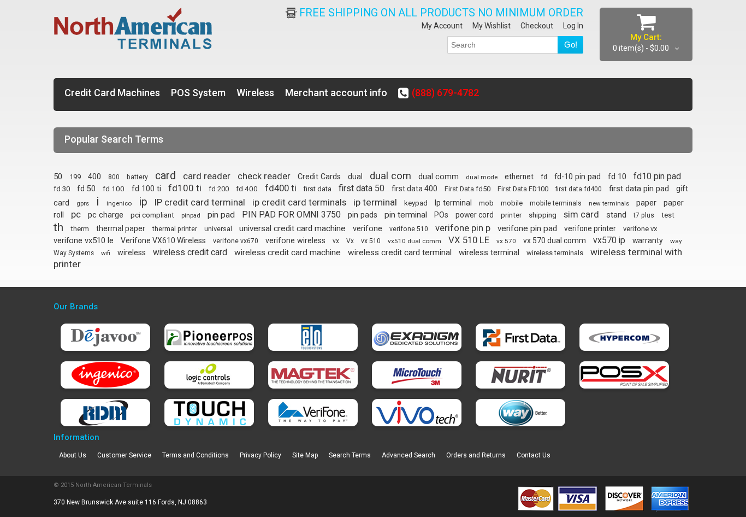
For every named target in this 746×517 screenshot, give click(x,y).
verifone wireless (295, 240)
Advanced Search (408, 455)
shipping (542, 214)
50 (58, 176)
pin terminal (405, 215)
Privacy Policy (260, 455)
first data (317, 189)
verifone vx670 (235, 241)
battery (137, 177)
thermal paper (120, 228)
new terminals (609, 203)
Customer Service (124, 455)
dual (355, 176)
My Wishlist (491, 25)
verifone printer (590, 228)
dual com (390, 176)
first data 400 (414, 188)
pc (76, 214)
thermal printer (174, 229)
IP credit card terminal (200, 202)
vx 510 (371, 241)
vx (336, 241)
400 (94, 176)
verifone (367, 228)
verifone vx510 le (84, 240)
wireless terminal (489, 252)
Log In (573, 25)
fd (544, 177)
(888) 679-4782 (445, 92)
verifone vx (640, 229)
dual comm (438, 176)
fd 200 (219, 189)
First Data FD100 (523, 189)
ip (143, 202)
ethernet (519, 176)
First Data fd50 (467, 189)
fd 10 (617, 176)
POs (441, 214)
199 (75, 177)
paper (646, 203)
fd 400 (247, 189)
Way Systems (74, 253)
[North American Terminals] (134, 29)
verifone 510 (408, 229)
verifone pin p (462, 228)
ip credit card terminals (299, 202)
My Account (442, 25)
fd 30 (62, 189)
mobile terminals (556, 203)
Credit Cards (319, 176)
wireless (131, 252)
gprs (82, 203)
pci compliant (152, 214)
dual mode (482, 177)
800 (114, 177)
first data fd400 (578, 189)
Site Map (305, 455)
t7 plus (643, 215)
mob (486, 202)
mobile (512, 202)
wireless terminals (554, 253)
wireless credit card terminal (400, 252)
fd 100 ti (146, 188)
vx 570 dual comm (554, 240)
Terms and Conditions (195, 455)
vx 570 (506, 241)
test (667, 215)
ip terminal (375, 202)
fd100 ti (185, 188)
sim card (581, 214)
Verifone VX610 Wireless (163, 240)
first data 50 (361, 188)
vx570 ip (609, 240)
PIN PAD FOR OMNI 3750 (291, 214)
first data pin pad (639, 188)
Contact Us (533, 455)
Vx (350, 241)
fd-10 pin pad (577, 176)
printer (511, 214)
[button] (745, 506)
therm (79, 229)
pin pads (362, 214)
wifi (105, 253)
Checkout (536, 25)
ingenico (119, 203)
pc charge (105, 215)
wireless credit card (190, 252)
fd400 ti (281, 188)
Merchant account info (336, 92)
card (165, 175)
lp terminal (453, 202)
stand (616, 215)
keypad (416, 203)
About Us (72, 455)
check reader (264, 176)
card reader (206, 176)
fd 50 (86, 188)
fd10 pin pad (657, 176)
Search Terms (350, 455)
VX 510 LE (468, 239)
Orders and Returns (476, 455)
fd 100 (114, 189)
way (676, 241)
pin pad (221, 215)
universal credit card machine (292, 228)
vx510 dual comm (414, 241)
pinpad (190, 215)
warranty (647, 240)
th (58, 227)
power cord (474, 214)
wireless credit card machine (287, 252)
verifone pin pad (527, 228)
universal (218, 229)
